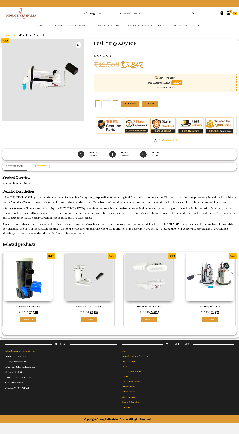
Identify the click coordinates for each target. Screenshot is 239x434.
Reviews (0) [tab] (42, 166)
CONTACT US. (128, 361)
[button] (78, 45)
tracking (196, 25)
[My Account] (222, 13)
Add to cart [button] (28, 320)
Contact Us (111, 25)
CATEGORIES (56, 25)
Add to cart (130, 103)
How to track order (131, 381)
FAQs (124, 366)
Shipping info (128, 397)
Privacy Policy (128, 386)
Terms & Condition (131, 402)
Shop (96, 25)
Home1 (125, 376)
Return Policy (128, 391)
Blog (124, 351)
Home (6, 35)
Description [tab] (14, 166)
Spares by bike (78, 25)
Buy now (149, 103)
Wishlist (162, 25)
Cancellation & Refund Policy (135, 356)
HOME (40, 25)
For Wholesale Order (138, 25)
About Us (179, 25)
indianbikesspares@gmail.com (20, 351)
